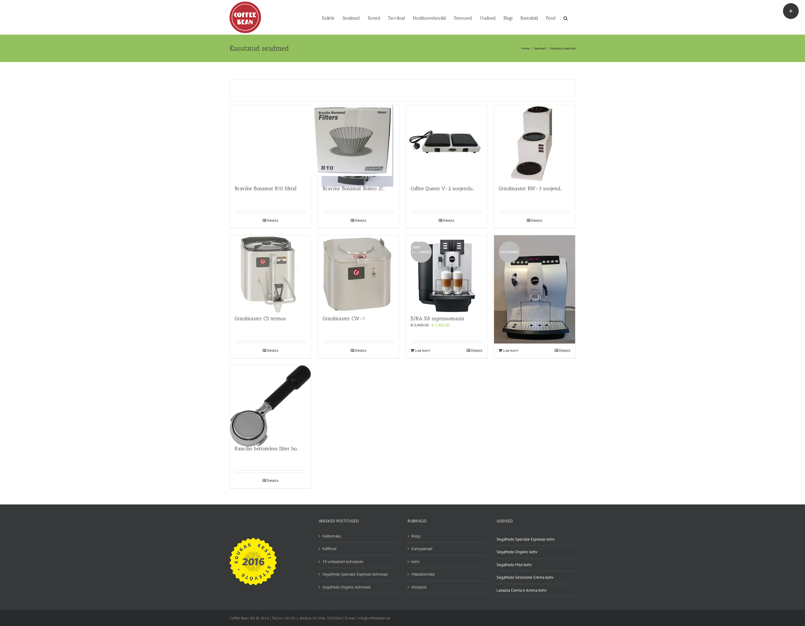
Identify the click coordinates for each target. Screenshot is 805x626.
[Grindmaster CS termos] (270, 272)
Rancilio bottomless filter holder (270, 449)
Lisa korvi (422, 350)
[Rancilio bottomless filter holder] (270, 402)
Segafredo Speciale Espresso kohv (526, 539)
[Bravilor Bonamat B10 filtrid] (270, 142)
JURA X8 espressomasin (437, 319)
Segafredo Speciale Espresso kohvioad (355, 574)
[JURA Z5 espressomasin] (534, 272)
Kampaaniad (421, 548)
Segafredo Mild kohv (514, 564)
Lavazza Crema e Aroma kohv (522, 590)
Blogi (415, 536)
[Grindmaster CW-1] (358, 272)
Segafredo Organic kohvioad (346, 587)
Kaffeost (329, 548)
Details (272, 220)
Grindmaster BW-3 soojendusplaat (537, 188)
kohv (415, 561)
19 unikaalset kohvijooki (342, 561)
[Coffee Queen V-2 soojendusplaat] (446, 142)
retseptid (418, 587)
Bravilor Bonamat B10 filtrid (266, 188)
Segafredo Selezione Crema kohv (525, 577)
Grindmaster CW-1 (344, 319)
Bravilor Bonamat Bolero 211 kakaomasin (368, 188)
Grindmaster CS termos (260, 319)
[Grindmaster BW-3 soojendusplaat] (534, 142)
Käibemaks (331, 536)
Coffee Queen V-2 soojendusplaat (448, 188)
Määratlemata (423, 574)
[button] (566, 17)
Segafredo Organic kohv (517, 552)
